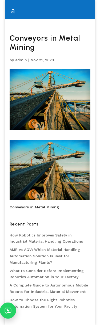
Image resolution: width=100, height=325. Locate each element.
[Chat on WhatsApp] (8, 311)
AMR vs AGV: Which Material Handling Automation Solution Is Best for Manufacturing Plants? (45, 256)
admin (21, 60)
